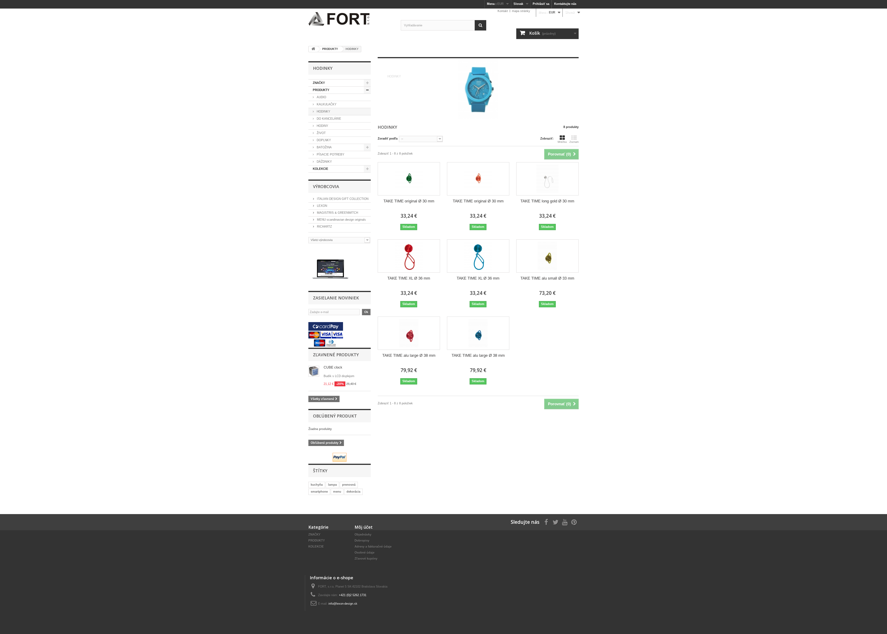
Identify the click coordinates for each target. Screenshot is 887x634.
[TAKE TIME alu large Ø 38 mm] (409, 333)
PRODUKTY (321, 90)
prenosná (348, 484)
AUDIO (321, 97)
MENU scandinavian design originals (341, 219)
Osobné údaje (364, 552)
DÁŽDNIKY (324, 161)
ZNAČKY (319, 83)
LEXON (321, 205)
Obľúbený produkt (335, 416)
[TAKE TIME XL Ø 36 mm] (409, 256)
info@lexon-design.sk (342, 603)
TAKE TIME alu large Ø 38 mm (408, 355)
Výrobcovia (326, 186)
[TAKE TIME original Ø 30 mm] (409, 179)
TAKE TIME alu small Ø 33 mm (547, 278)
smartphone (319, 491)
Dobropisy (362, 540)
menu (337, 491)
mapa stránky (521, 11)
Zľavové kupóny (366, 558)
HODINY (322, 126)
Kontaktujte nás (565, 4)
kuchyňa (317, 484)
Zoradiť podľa (388, 138)
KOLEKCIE (320, 169)
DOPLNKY (323, 140)
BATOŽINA (324, 147)
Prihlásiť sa (541, 4)
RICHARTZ (324, 226)
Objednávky (363, 534)
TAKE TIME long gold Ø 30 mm (547, 201)
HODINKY (323, 111)
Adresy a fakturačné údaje (373, 546)
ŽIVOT (321, 133)
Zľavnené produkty (336, 354)
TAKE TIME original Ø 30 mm (408, 201)
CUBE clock (333, 367)
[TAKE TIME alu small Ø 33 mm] (547, 256)
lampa (332, 484)
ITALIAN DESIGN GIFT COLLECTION (342, 199)
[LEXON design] (351, 19)
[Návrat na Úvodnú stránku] (313, 49)
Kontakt (503, 11)
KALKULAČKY (326, 104)
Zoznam (574, 141)
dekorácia (353, 491)
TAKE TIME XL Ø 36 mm (408, 278)
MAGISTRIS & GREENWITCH (337, 212)
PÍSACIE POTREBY (330, 154)
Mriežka (562, 141)
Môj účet (364, 527)
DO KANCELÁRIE (328, 118)
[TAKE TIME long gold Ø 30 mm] (547, 179)
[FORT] (330, 269)
